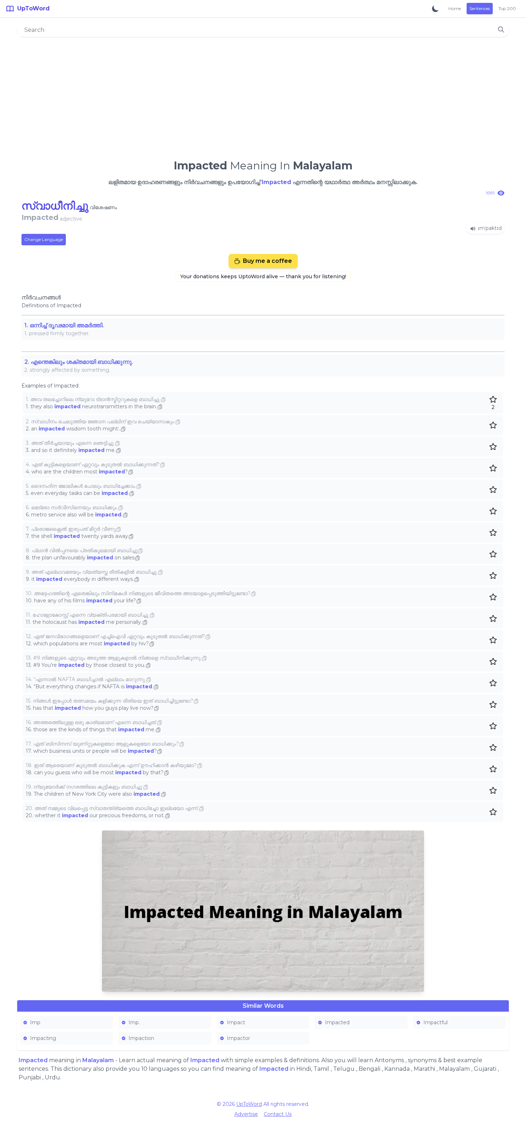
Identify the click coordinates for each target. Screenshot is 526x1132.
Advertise (246, 1114)
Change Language (43, 239)
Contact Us (278, 1114)
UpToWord (249, 1104)
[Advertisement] (263, 95)
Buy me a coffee (267, 260)
